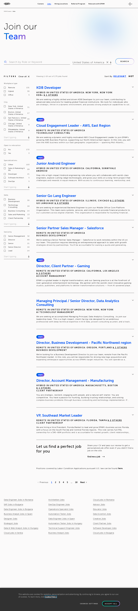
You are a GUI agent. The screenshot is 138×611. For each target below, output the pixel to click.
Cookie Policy (51, 597)
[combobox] (4, 137)
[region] (69, 599)
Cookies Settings (89, 603)
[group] (85, 96)
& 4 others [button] (62, 203)
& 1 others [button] (51, 95)
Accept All (111, 604)
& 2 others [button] (43, 273)
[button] (40, 119)
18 (76, 482)
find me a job (93, 457)
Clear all (22, 76)
